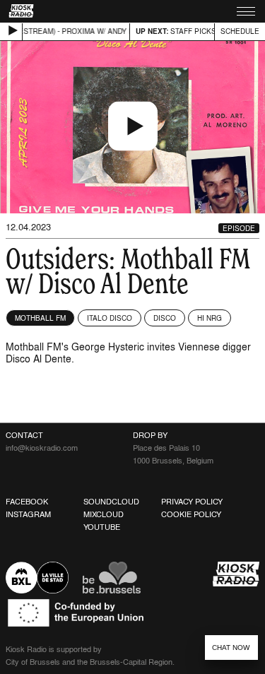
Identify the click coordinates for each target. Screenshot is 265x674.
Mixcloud (103, 514)
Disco (164, 318)
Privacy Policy (192, 501)
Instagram (28, 514)
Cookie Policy (191, 514)
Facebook (27, 501)
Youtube (101, 527)
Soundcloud (111, 501)
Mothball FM (40, 318)
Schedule (239, 31)
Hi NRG (209, 318)
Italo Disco (109, 318)
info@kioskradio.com (42, 448)
